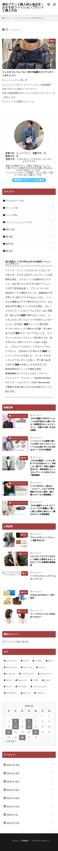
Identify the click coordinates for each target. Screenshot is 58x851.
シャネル (38, 661)
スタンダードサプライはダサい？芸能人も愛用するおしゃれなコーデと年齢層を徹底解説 (42, 560)
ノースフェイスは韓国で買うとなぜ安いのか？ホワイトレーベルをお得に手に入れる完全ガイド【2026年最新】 (42, 445)
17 (8, 732)
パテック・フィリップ (16, 275)
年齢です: (37, 153)
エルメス (41, 667)
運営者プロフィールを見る (29, 180)
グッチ (8, 687)
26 (22, 737)
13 (29, 727)
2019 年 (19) (12, 823)
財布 (9, 244)
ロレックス (27, 667)
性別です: (10, 156)
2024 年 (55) (12, 782)
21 (35, 732)
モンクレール (11, 667)
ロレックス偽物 (17, 315)
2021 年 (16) (12, 807)
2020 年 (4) (12, 815)
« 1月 (8, 741)
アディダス (22, 687)
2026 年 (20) (12, 765)
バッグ (11, 215)
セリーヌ (26, 693)
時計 (10, 229)
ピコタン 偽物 (21, 324)
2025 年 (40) (12, 773)
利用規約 (25, 841)
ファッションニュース (18, 222)
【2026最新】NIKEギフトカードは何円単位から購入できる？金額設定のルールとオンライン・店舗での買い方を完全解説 (42, 424)
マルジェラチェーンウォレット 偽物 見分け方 (42, 539)
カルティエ (22, 680)
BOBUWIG (10, 373)
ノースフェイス (27, 674)
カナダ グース (45, 674)
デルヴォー (40, 693)
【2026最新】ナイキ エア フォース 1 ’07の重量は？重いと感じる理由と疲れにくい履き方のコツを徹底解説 (42, 510)
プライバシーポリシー (41, 841)
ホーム (15, 841)
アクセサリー (14, 201)
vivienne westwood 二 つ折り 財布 (42, 596)
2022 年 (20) (12, 798)
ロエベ (50, 661)
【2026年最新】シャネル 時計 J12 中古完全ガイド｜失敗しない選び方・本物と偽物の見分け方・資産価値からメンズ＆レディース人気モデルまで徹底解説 (43, 468)
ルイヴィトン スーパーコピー (27, 284)
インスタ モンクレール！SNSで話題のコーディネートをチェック (28, 74)
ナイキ (25, 661)
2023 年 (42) (12, 790)
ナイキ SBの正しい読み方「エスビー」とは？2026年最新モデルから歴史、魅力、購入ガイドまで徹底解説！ (42, 490)
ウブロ (35, 680)
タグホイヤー (11, 693)
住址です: (10, 159)
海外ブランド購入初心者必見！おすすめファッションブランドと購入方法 (23, 7)
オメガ (8, 680)
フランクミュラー (40, 687)
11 (15, 727)
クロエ (47, 680)
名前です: (10, 153)
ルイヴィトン (11, 661)
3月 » (13, 741)
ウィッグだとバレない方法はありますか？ (42, 615)
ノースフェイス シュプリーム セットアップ (43, 577)
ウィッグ (11, 208)
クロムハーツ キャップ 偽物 (33, 351)
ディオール (10, 674)
